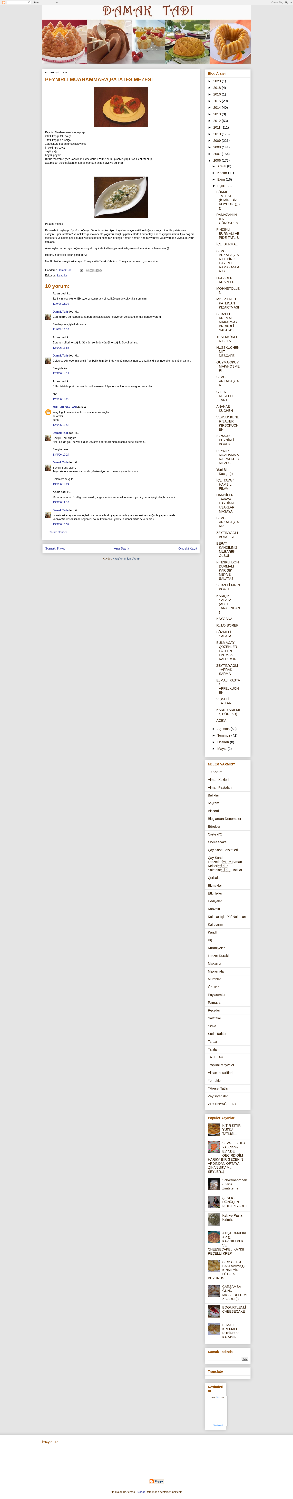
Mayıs (222, 749)
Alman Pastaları (220, 787)
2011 (217, 127)
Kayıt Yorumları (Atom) (126, 558)
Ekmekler (215, 885)
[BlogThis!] (91, 270)
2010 (217, 134)
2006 (217, 160)
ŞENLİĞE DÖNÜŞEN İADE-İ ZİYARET (234, 1202)
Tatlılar (213, 1049)
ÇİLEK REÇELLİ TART (224, 396)
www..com (217, 1397)
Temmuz (224, 735)
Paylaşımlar (217, 995)
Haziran (223, 742)
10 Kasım (215, 772)
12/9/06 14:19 (61, 373)
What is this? (218, 1425)
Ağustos (224, 729)
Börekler (214, 826)
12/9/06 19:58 (61, 425)
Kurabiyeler (216, 948)
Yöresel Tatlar (218, 1088)
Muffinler (214, 979)
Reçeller (214, 1010)
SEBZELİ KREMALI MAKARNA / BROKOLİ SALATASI (226, 322)
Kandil (212, 932)
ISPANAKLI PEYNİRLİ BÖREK (225, 440)
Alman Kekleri (218, 780)
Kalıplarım (215, 924)
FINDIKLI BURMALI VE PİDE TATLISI (228, 233)
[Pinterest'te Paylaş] (100, 270)
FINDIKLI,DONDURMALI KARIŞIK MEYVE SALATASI (227, 570)
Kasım (222, 173)
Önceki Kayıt (187, 548)
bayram (213, 803)
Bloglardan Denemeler (224, 819)
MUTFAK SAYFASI (65, 407)
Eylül (221, 186)
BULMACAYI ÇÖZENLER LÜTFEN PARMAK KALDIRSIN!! (227, 651)
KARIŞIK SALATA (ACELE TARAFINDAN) (228, 604)
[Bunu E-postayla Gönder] (87, 270)
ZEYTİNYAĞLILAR (222, 1104)
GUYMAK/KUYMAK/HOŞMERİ (228, 366)
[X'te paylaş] (94, 270)
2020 (217, 81)
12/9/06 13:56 (61, 347)
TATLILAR (215, 1057)
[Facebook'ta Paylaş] (97, 270)
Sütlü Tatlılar (217, 1034)
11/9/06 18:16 (61, 329)
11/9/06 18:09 (61, 303)
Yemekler (215, 1080)
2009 (217, 140)
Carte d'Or (216, 834)
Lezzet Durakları (220, 956)
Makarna (214, 963)
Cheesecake (217, 842)
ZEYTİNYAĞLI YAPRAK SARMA (227, 670)
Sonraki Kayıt (55, 548)
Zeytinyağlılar (218, 1096)
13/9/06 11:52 (61, 502)
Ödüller (213, 987)
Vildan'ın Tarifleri (220, 1073)
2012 (217, 121)
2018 (217, 88)
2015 (217, 101)
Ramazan (215, 1002)
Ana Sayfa (121, 548)
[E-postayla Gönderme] (80, 270)
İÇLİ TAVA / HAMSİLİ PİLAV (225, 484)
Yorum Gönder (58, 532)
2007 (217, 154)
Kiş (210, 940)
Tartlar (212, 1041)
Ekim (221, 179)
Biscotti (213, 811)
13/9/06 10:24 (61, 454)
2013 (217, 114)
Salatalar (61, 275)
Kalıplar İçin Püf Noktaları (227, 917)
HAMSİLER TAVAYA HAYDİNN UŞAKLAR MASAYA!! (225, 503)
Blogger (141, 1492)
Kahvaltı (214, 909)
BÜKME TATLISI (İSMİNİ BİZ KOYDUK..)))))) (228, 200)
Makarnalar (216, 971)
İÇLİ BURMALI (227, 244)
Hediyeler (215, 901)
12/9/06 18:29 (61, 399)
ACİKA (221, 720)
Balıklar (213, 795)
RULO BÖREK (227, 625)
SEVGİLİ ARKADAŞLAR (227, 381)
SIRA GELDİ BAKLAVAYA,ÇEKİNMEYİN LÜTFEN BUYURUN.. (227, 1270)
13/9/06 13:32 (61, 524)
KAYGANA (224, 619)
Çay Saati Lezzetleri (223, 850)
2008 (217, 147)
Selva (212, 1026)
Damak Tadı (60, 311)
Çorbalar (214, 878)
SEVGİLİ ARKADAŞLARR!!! (227, 522)
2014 (217, 107)
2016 (217, 94)
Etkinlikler (215, 893)
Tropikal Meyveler (221, 1065)
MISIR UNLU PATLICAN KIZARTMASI (227, 303)
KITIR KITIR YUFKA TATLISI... (231, 1130)
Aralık (222, 166)
